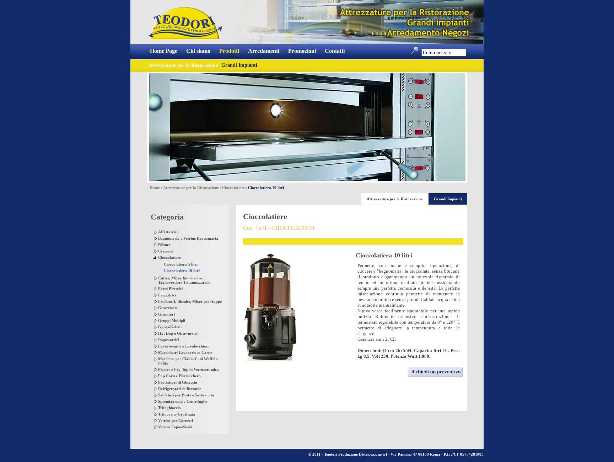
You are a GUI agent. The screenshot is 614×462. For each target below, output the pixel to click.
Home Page (163, 51)
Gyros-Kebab (170, 327)
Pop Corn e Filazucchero (179, 376)
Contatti (335, 51)
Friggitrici (167, 295)
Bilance (164, 245)
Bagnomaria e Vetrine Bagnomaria (188, 238)
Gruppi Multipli (171, 320)
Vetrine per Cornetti (175, 420)
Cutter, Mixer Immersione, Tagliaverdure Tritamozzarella (184, 280)
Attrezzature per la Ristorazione (191, 187)
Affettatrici (168, 232)
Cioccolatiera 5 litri (181, 264)
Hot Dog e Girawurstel (178, 333)
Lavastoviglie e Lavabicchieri (183, 346)
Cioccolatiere (233, 187)
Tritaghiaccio (169, 408)
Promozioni (302, 51)
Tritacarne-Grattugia (176, 414)
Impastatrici (168, 340)
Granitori (166, 314)
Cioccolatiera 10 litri (182, 270)
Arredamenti (263, 51)
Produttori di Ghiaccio (177, 382)
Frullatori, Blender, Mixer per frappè (190, 301)
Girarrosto (167, 308)
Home (155, 187)
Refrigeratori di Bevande (179, 388)
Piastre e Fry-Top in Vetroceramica (188, 369)
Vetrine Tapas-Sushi (175, 427)
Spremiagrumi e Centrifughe (182, 401)
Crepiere (165, 251)
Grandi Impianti (239, 65)
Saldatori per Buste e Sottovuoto (186, 395)
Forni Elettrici (170, 288)
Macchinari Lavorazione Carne (185, 352)
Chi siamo (198, 51)
